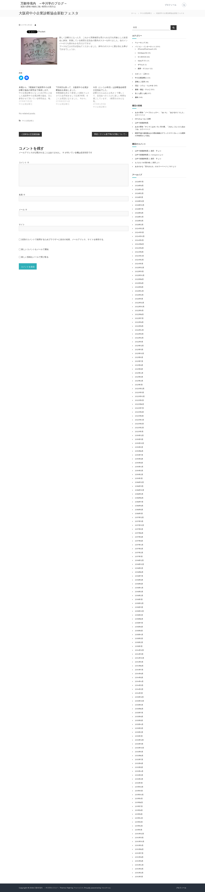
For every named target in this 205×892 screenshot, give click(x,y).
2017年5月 (139, 541)
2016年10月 (139, 564)
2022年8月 (139, 314)
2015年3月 (139, 638)
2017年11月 (139, 521)
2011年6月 (139, 810)
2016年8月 (139, 572)
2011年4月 (139, 818)
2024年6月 (139, 248)
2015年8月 (139, 619)
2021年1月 (139, 385)
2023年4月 (139, 291)
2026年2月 (139, 193)
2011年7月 (139, 806)
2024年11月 (139, 232)
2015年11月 (139, 607)
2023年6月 (139, 283)
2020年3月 (139, 424)
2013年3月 (139, 728)
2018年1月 (139, 513)
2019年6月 (139, 459)
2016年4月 (139, 588)
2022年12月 (139, 303)
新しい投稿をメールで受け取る (35, 257)
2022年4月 (139, 330)
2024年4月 (139, 256)
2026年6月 (139, 185)
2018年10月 (139, 490)
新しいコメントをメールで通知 (35, 249)
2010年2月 (139, 873)
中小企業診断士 (146, 13)
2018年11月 (139, 486)
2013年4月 (139, 724)
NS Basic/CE (143, 53)
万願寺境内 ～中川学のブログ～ (43, 3)
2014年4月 (139, 681)
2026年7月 (139, 182)
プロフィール (170, 5)
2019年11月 (139, 439)
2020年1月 (139, 431)
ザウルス (141, 65)
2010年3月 (139, 869)
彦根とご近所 (140, 82)
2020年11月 (139, 392)
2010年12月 (139, 834)
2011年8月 (139, 802)
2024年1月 (139, 264)
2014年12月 (139, 650)
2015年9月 (139, 615)
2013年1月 (139, 736)
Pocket (41, 31)
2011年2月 (139, 826)
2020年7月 (139, 408)
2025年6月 (139, 213)
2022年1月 (139, 342)
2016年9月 (139, 568)
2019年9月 (139, 447)
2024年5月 (139, 252)
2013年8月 (139, 709)
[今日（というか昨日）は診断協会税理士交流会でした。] (111, 97)
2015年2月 (139, 642)
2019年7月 (139, 455)
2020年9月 (139, 400)
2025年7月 (139, 209)
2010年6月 (139, 857)
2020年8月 (139, 404)
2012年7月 (139, 759)
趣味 (136, 97)
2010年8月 (139, 849)
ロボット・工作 (141, 74)
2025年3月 (139, 221)
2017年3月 (139, 549)
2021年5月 (139, 369)
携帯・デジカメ (143, 68)
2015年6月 (139, 627)
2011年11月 (139, 791)
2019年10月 (139, 443)
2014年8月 (139, 666)
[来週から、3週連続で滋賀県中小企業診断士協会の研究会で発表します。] (37, 95)
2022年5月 (139, 326)
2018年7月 (139, 502)
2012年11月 (139, 744)
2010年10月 (139, 841)
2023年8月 (139, 279)
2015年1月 (139, 646)
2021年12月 (139, 346)
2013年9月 (139, 705)
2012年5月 (139, 767)
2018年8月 (139, 498)
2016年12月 (139, 560)
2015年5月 (139, 631)
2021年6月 (139, 365)
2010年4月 (139, 865)
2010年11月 (139, 838)
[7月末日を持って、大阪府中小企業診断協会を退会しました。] (74, 95)
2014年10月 (139, 658)
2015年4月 (139, 634)
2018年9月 (139, 494)
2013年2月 (139, 732)
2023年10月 (139, 275)
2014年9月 (139, 662)
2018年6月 (139, 506)
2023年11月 (139, 271)
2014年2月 (139, 689)
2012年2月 (139, 779)
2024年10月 (139, 236)
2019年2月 (139, 474)
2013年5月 (139, 720)
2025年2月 (139, 225)
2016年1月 (139, 599)
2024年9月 (139, 240)
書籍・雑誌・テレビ (142, 89)
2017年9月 (139, 529)
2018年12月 (139, 482)
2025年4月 (139, 217)
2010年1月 (139, 877)
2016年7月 (139, 576)
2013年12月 (139, 697)
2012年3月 (139, 775)
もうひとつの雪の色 (142, 162)
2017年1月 (139, 556)
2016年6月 (139, 580)
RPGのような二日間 (143, 119)
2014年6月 (139, 674)
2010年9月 (139, 845)
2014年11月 (139, 654)
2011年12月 (139, 787)
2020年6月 (139, 412)
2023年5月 (139, 287)
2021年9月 (139, 357)
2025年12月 (139, 201)
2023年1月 (139, 299)
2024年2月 (139, 260)
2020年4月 (139, 420)
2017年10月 (139, 525)
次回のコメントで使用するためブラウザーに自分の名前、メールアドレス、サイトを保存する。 (63, 239)
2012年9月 (139, 752)
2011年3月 (139, 822)
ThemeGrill (78, 888)
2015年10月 (139, 611)
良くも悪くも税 (141, 93)
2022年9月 (139, 310)
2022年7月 (139, 318)
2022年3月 (139, 334)
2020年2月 (139, 428)
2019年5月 (139, 463)
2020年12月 (139, 389)
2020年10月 (140, 396)
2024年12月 (139, 228)
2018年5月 (139, 510)
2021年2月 (139, 381)
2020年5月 (139, 416)
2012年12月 (139, 740)
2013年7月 (139, 713)
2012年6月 (139, 763)
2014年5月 (139, 677)
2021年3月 (139, 377)
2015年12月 (139, 603)
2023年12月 (139, 267)
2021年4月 (139, 373)
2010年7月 (139, 853)
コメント (24, 162)
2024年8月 (139, 244)
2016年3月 (139, 592)
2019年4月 (139, 467)
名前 (22, 194)
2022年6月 (139, 322)
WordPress (106, 888)
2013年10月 (139, 701)
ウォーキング (140, 43)
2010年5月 (139, 861)
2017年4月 (139, 545)
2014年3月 (139, 685)
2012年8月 (139, 756)
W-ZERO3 (142, 57)
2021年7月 (139, 361)
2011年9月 (139, 798)
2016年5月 (139, 584)
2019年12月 (139, 435)
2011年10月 (139, 795)
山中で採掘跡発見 (141, 123)
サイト (22, 224)
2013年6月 (139, 716)
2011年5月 (139, 814)
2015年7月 (139, 623)
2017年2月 (139, 552)
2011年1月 (138, 830)
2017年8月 (139, 533)
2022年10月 (139, 307)
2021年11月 (139, 349)
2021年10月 (139, 353)
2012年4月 (139, 771)
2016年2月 (139, 595)
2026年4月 (139, 189)
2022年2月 (139, 338)
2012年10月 (139, 748)
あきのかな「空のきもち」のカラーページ (151, 166)
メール (23, 209)
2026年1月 (139, 197)
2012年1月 (139, 783)
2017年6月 (139, 537)
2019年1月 (139, 478)
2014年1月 (139, 693)
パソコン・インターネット (145, 46)
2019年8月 (139, 451)
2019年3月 (139, 470)
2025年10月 (139, 205)
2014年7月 (139, 670)
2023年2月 (139, 295)
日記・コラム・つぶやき (144, 86)
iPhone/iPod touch (145, 49)
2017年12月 (139, 517)
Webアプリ (142, 61)
